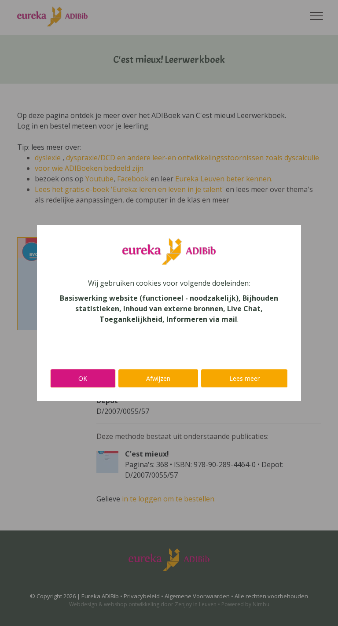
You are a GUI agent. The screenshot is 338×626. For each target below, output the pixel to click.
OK (82, 378)
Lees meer (244, 378)
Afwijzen (158, 378)
